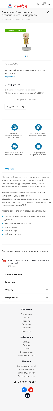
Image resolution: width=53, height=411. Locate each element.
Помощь (26, 361)
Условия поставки (26, 355)
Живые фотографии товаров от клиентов (38, 154)
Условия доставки (26, 372)
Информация (26, 337)
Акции (27, 317)
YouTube (30, 389)
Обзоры (26, 345)
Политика (26, 324)
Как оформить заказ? (26, 366)
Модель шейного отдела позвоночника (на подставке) (28, 261)
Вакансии (26, 327)
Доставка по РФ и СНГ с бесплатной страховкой (14, 154)
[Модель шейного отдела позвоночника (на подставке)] (26, 42)
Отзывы (26, 348)
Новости (26, 321)
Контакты (26, 331)
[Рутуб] (27, 395)
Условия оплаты (26, 369)
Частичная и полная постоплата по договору (38, 135)
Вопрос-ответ (26, 352)
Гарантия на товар (26, 376)
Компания (26, 309)
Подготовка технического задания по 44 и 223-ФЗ (14, 136)
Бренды (26, 341)
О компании (26, 314)
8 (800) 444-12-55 (26, 382)
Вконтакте (24, 389)
